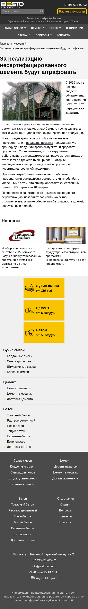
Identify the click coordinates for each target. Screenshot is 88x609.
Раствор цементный (21, 420)
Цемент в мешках (19, 393)
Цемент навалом (18, 388)
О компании (65, 498)
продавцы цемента (39, 142)
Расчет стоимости (72, 11)
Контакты (65, 516)
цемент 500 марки (14, 187)
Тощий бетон (16, 431)
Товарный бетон (18, 415)
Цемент (9, 382)
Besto (12, 5)
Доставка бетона (19, 446)
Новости (11, 220)
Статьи (65, 504)
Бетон (8, 409)
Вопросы (65, 510)
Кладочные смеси (19, 356)
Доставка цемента (20, 399)
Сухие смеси (14, 350)
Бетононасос (16, 441)
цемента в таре (12, 128)
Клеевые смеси (18, 371)
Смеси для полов (19, 361)
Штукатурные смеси (21, 366)
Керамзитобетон (18, 436)
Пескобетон (15, 425)
